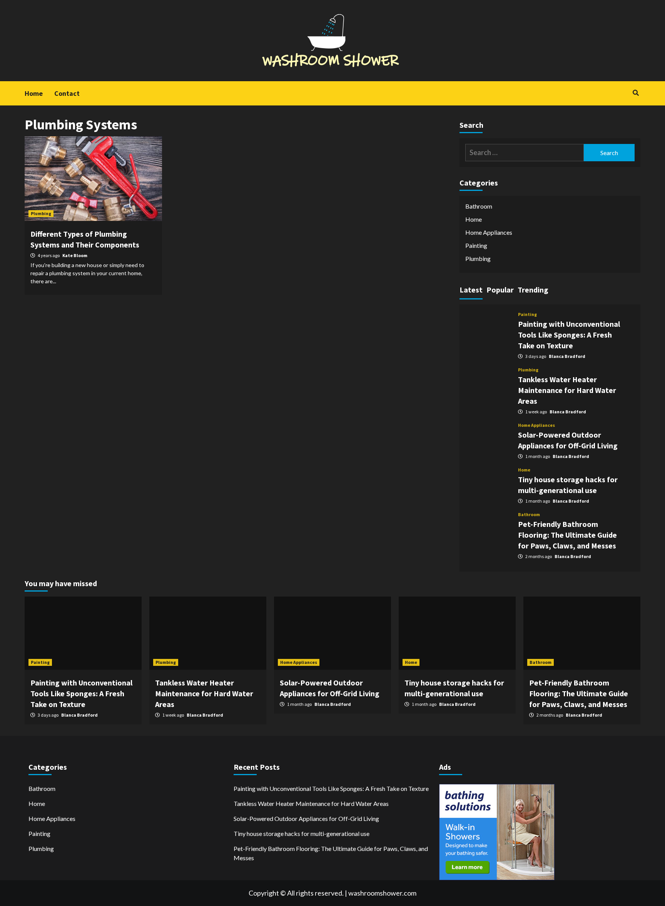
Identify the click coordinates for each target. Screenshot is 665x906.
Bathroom (478, 206)
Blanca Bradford (567, 356)
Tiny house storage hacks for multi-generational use (301, 833)
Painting (476, 245)
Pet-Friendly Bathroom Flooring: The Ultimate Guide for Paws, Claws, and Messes (567, 534)
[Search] (635, 92)
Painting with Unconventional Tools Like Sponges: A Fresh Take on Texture (569, 334)
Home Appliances (488, 232)
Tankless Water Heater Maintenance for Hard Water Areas (567, 390)
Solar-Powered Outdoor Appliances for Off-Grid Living (306, 818)
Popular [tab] (500, 289)
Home (34, 93)
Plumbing (41, 213)
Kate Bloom (74, 255)
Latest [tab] (471, 289)
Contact (67, 93)
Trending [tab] (533, 289)
